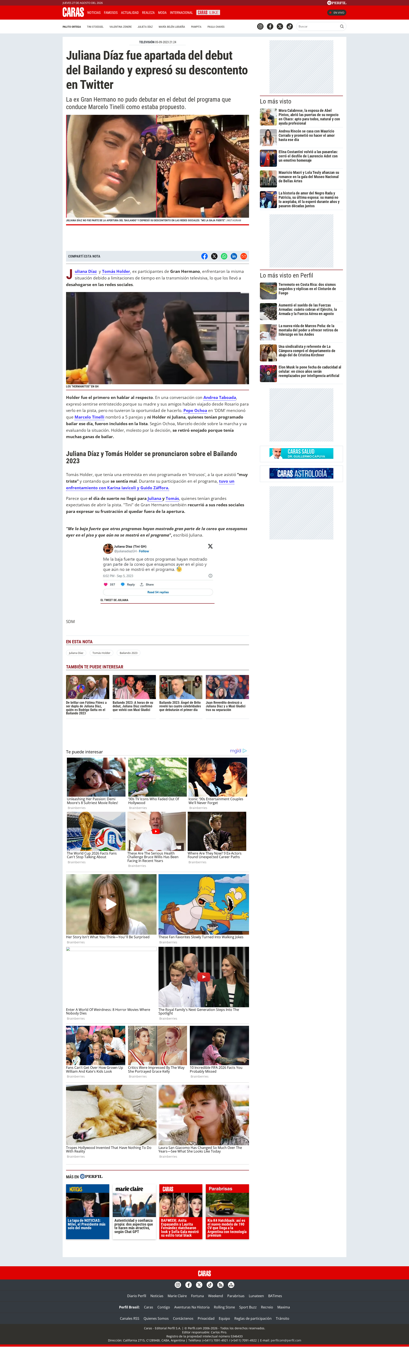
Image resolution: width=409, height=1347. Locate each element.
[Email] (244, 256)
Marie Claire (177, 1296)
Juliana (155, 498)
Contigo (163, 1307)
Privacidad (206, 1318)
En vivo (339, 12)
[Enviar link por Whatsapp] (224, 256)
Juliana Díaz (76, 653)
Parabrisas (236, 1296)
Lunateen (256, 1296)
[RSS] (220, 1285)
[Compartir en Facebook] (204, 256)
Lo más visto (275, 101)
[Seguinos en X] (280, 26)
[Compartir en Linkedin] (234, 256)
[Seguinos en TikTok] (290, 26)
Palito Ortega (72, 26)
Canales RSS (129, 1318)
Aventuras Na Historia (192, 1307)
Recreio (267, 1307)
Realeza (148, 13)
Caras (148, 1307)
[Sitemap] (231, 1285)
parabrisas (227, 1189)
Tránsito (282, 1318)
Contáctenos (183, 1318)
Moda (162, 13)
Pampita (196, 26)
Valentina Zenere (120, 26)
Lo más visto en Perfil (286, 275)
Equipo (224, 1318)
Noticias (94, 13)
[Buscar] (342, 26)
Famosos (111, 13)
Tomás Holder (101, 653)
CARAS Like (208, 12)
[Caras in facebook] (270, 26)
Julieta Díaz (145, 26)
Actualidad (130, 13)
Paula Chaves (216, 26)
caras (181, 1189)
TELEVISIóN (146, 42)
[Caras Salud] (301, 457)
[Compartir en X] (214, 256)
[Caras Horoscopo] (301, 477)
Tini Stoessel (95, 26)
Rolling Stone (224, 1307)
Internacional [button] (181, 13)
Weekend (215, 1296)
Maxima (283, 1307)
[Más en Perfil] (91, 1177)
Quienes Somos (156, 1318)
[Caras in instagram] (260, 26)
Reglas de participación (253, 1318)
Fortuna (197, 1296)
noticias (87, 1189)
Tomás (172, 498)
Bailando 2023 (128, 653)
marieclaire (134, 1189)
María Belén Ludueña (172, 26)
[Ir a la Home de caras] (73, 15)
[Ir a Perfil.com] (336, 3)
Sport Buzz (248, 1307)
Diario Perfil (136, 1296)
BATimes (275, 1296)
